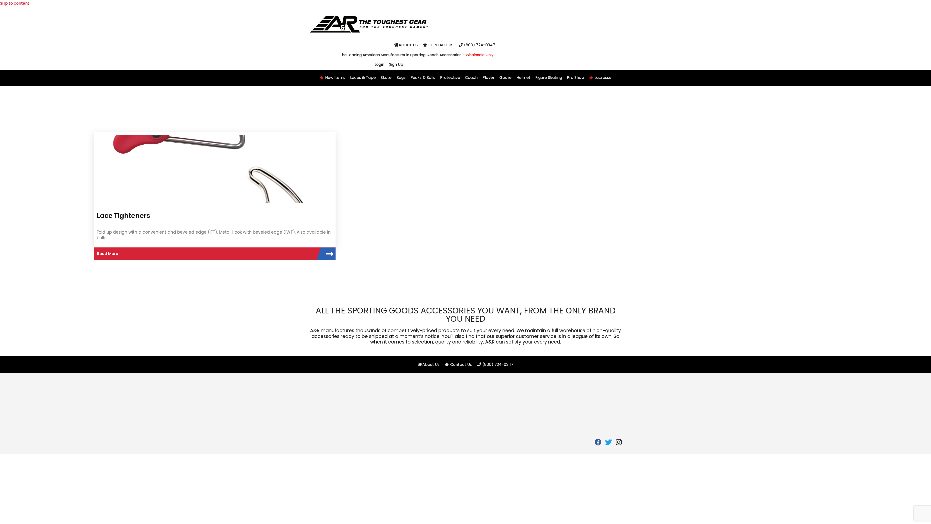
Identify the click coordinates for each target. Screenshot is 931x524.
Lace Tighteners (123, 215)
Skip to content (14, 3)
